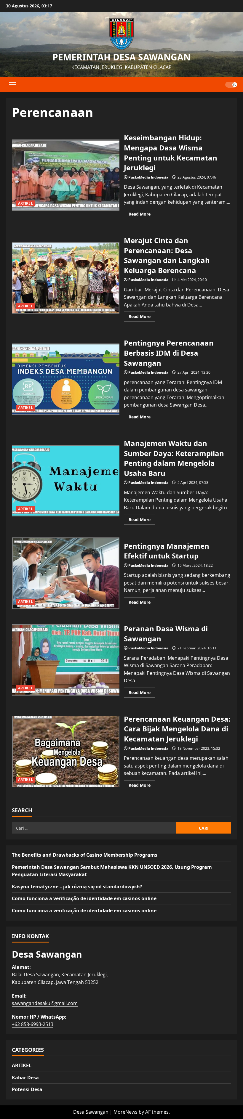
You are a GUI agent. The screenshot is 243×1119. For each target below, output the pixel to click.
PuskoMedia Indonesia (148, 177)
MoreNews (125, 1112)
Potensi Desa (27, 1089)
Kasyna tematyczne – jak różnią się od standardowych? (77, 886)
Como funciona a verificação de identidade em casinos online (84, 898)
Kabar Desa (25, 1077)
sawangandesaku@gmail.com (45, 1003)
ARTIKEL (25, 203)
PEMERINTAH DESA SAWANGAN (121, 57)
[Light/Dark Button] (231, 84)
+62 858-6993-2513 (32, 1024)
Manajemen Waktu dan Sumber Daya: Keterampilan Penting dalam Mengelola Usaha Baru (65, 480)
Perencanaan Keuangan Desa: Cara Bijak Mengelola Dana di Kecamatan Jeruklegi (65, 751)
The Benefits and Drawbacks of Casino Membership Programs (84, 855)
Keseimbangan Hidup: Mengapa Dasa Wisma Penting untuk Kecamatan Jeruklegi (65, 175)
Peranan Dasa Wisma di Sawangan (65, 660)
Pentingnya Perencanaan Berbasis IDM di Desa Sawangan (65, 379)
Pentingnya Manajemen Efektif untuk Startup (65, 573)
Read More (142, 215)
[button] (12, 84)
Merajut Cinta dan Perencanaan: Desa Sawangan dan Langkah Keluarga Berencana (65, 278)
